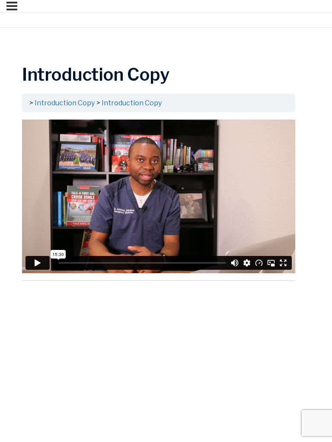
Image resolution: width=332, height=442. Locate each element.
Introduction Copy (65, 102)
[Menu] (12, 6)
